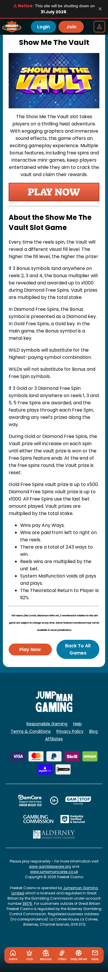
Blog (93, 731)
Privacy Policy (70, 731)
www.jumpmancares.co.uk (54, 871)
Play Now (30, 649)
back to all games (77, 649)
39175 (27, 903)
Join (71, 26)
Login (43, 26)
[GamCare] (30, 800)
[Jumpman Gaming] (54, 710)
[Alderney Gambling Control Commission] (54, 834)
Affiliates (54, 739)
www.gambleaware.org (50, 866)
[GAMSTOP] (78, 800)
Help (77, 724)
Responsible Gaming (46, 724)
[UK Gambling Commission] (38, 819)
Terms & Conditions (31, 731)
